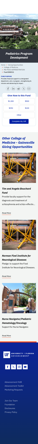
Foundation (10, 404)
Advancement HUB (13, 382)
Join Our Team (11, 400)
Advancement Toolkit (14, 385)
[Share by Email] (29, 89)
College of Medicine (11, 67)
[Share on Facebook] (8, 89)
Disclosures (10, 408)
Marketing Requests (14, 389)
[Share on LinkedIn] (13, 89)
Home (3, 65)
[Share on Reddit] (19, 89)
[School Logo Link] (18, 355)
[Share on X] (24, 89)
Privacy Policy (11, 412)
